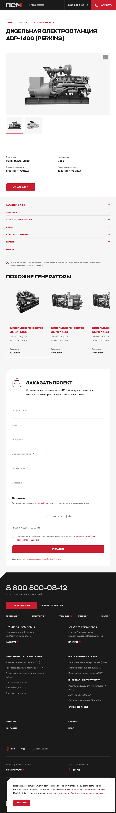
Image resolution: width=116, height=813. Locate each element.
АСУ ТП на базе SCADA (79, 695)
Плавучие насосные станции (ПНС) (85, 673)
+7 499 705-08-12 (83, 627)
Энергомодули (13, 687)
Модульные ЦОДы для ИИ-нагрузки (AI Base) (87, 688)
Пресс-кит (12, 721)
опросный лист (42, 503)
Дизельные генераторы (44, 22)
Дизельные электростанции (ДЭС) (23, 662)
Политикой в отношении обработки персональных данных (74, 793)
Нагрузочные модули (16, 682)
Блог (71, 728)
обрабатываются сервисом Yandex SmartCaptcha (42, 559)
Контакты (11, 728)
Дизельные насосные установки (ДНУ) (87, 662)
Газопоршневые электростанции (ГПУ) (25, 668)
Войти (76, 770)
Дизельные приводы (16, 693)
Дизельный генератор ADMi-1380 (67, 330)
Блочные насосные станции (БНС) (85, 668)
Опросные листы (78, 707)
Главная (9, 22)
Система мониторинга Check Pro (84, 700)
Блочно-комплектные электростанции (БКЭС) (25, 675)
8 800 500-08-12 (36, 588)
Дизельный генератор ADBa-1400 (26, 330)
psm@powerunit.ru (52, 605)
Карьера (73, 721)
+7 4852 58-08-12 (21, 627)
